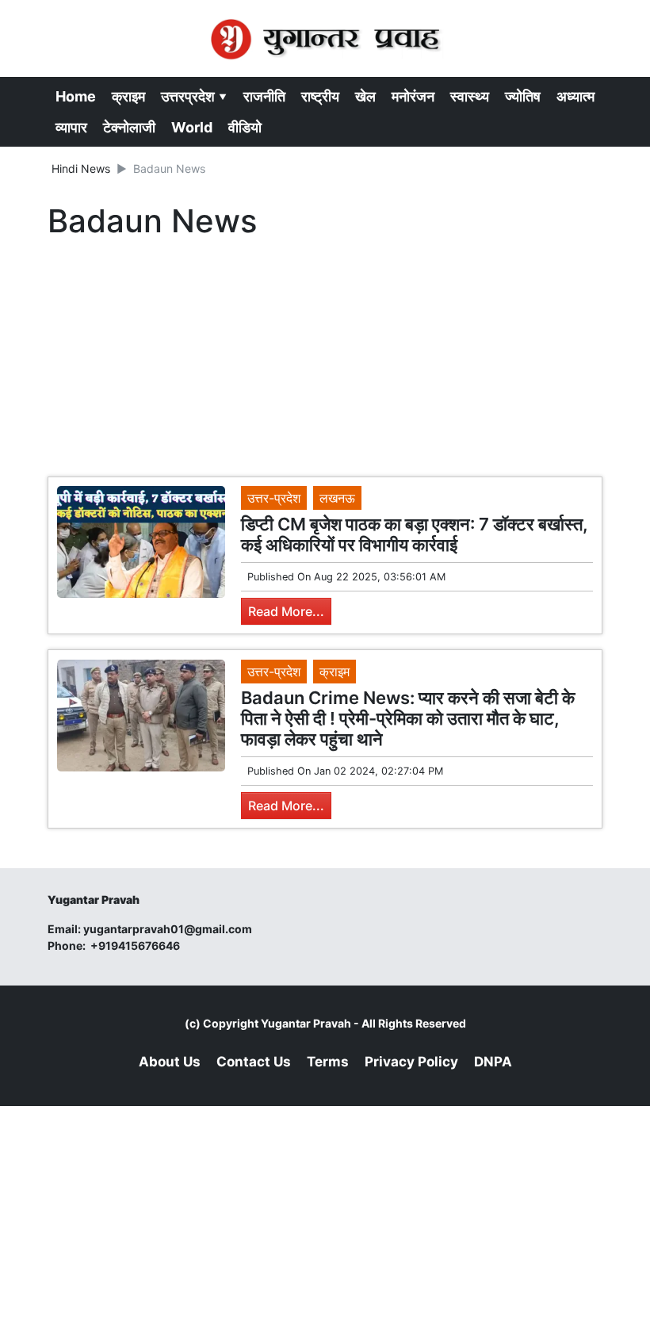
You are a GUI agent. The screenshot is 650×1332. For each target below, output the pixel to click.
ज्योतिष (523, 96)
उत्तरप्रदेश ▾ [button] (194, 96)
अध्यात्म (575, 96)
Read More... (286, 611)
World (191, 127)
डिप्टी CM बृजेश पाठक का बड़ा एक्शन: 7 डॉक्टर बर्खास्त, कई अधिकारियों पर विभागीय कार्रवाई (414, 534)
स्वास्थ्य (469, 96)
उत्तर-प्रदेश (273, 498)
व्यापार (71, 127)
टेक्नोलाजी (129, 127)
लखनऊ (337, 498)
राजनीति (264, 96)
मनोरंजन (413, 96)
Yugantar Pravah (306, 1023)
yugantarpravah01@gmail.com (167, 929)
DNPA (493, 1062)
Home (75, 96)
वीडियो (245, 127)
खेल (365, 96)
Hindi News (81, 168)
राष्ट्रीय (320, 96)
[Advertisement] (325, 362)
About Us (170, 1062)
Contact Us (253, 1062)
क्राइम (128, 96)
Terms (328, 1062)
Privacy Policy (411, 1062)
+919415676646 (136, 945)
